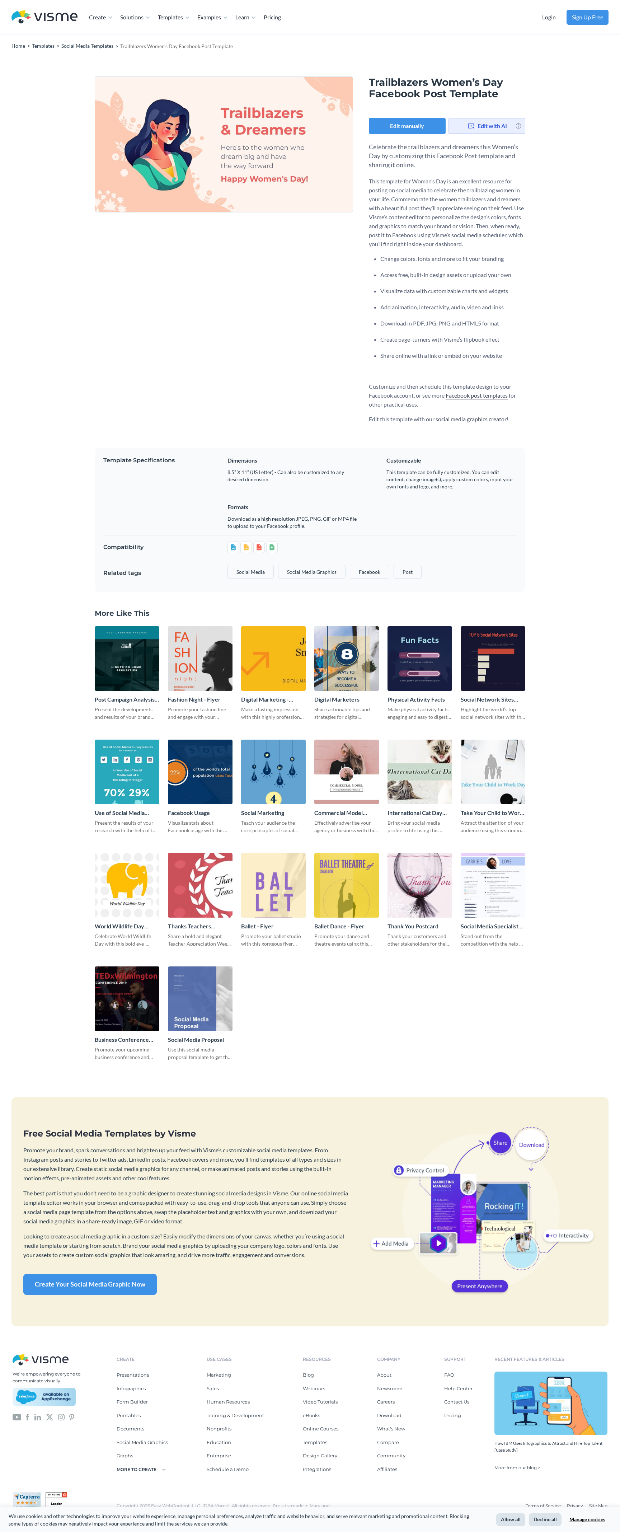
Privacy (575, 1505)
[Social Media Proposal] (200, 998)
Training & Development (235, 1415)
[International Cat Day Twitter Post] (420, 772)
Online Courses (320, 1429)
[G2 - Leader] (56, 1495)
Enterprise (219, 1455)
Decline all (545, 1519)
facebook (369, 572)
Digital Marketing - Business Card (265, 699)
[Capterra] (29, 1495)
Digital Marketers (337, 699)
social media (250, 572)
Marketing (219, 1375)
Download (389, 1415)
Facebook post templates (477, 395)
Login (549, 17)
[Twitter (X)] (49, 1416)
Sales (213, 1388)
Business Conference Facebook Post (122, 1040)
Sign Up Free (587, 17)
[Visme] (44, 17)
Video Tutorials (320, 1402)
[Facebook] (27, 1416)
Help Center (458, 1388)
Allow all (511, 1519)
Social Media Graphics (142, 1442)
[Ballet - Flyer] (273, 885)
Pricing (272, 17)
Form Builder (132, 1402)
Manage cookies (587, 1519)
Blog (308, 1375)
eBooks (311, 1415)
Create (97, 17)
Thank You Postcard (413, 926)
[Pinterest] (71, 1416)
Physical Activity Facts (416, 699)
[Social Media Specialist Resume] (493, 885)
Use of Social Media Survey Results (120, 813)
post (408, 572)
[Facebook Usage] (200, 772)
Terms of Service (544, 1505)
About (384, 1375)
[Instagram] (61, 1416)
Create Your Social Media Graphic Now (90, 1284)
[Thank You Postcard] (420, 885)
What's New (391, 1429)
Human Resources (228, 1402)
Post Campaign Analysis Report (125, 699)
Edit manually (407, 125)
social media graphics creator (471, 419)
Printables (129, 1415)
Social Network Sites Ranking (487, 699)
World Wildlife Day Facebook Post (119, 926)
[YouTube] (17, 1416)
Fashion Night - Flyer (194, 699)
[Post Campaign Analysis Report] (127, 658)
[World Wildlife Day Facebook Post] (127, 885)
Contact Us (456, 1402)
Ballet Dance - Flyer (339, 926)
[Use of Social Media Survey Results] (127, 772)
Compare (388, 1442)
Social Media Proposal (196, 1039)
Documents (130, 1429)
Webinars (314, 1388)
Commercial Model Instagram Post (338, 813)
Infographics (131, 1388)
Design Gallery (320, 1455)
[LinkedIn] (37, 1416)
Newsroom (390, 1388)
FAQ (449, 1375)
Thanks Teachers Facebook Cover (189, 926)
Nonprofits (219, 1429)
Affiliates (387, 1469)
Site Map (598, 1505)
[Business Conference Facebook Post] (127, 998)
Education (219, 1442)
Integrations (317, 1469)
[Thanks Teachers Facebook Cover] (200, 885)
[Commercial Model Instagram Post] (346, 772)
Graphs (125, 1455)
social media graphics (312, 572)
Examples (209, 17)
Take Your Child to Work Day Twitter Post (492, 813)
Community (391, 1455)
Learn (242, 17)
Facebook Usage (189, 812)
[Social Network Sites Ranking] (493, 658)
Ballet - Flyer (257, 926)
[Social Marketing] (273, 772)
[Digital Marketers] (346, 658)
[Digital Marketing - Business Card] (273, 658)
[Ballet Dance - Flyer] (346, 885)
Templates (170, 17)
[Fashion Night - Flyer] (200, 658)
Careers (386, 1402)
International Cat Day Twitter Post (415, 813)
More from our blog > (517, 1467)
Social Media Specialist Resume (489, 926)
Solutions (132, 17)
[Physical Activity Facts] (420, 658)
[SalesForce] (44, 1397)
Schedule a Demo (228, 1469)
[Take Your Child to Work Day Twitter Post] (493, 772)
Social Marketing (262, 812)
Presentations (133, 1375)
